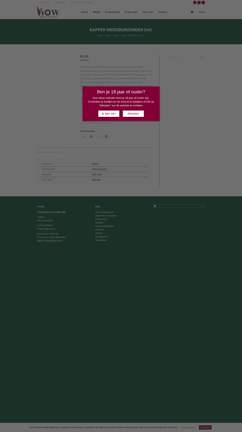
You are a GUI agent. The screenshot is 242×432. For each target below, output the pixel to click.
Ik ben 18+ (109, 113)
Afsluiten (133, 113)
